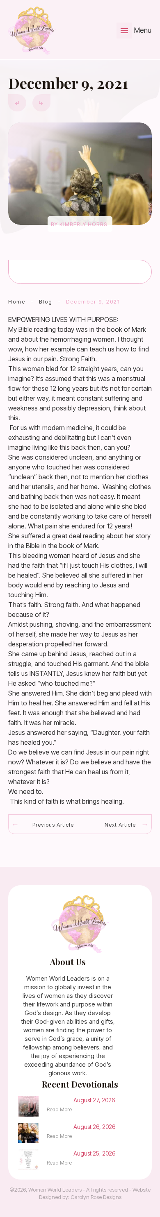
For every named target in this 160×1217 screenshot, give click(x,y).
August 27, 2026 (94, 1100)
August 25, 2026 (94, 1153)
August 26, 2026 (94, 1126)
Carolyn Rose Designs (96, 1197)
